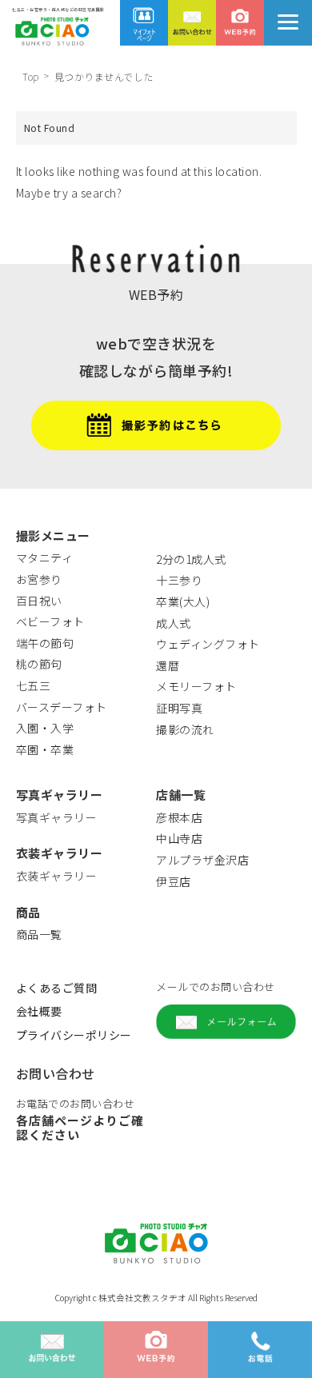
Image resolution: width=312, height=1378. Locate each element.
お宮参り (39, 579)
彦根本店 (179, 817)
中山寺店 (179, 838)
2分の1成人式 (191, 559)
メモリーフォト (196, 686)
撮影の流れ (185, 729)
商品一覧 (39, 934)
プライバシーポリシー (74, 1035)
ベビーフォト (50, 621)
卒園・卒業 (45, 749)
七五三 (33, 685)
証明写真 (179, 708)
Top (30, 76)
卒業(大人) (183, 601)
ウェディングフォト (208, 644)
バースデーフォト (61, 707)
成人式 (173, 623)
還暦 (167, 665)
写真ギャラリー (57, 817)
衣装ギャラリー (57, 876)
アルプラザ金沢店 (202, 860)
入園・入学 (45, 728)
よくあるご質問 (57, 988)
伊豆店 (173, 881)
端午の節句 (45, 643)
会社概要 (39, 1011)
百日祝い (39, 601)
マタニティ (45, 557)
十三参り (179, 580)
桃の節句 (39, 664)
